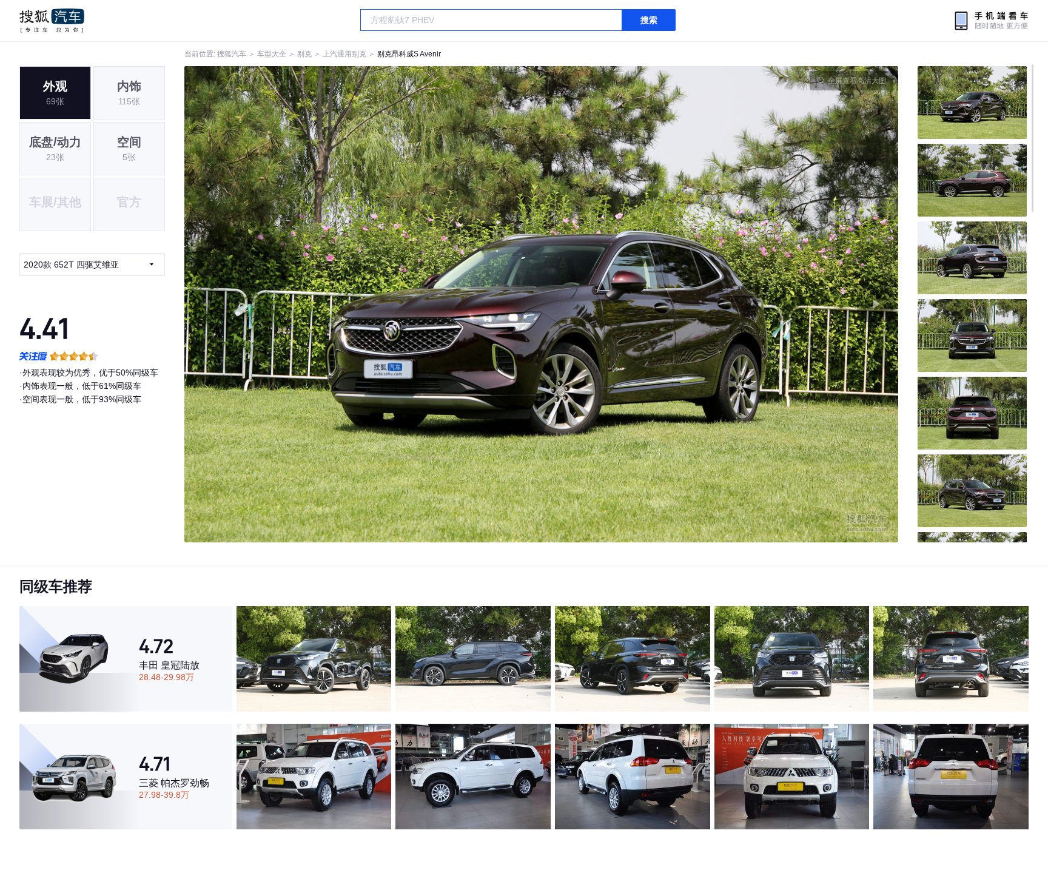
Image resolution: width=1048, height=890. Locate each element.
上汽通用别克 (344, 54)
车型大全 (271, 54)
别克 (304, 54)
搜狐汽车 (51, 20)
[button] (363, 304)
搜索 (648, 20)
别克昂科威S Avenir (409, 54)
